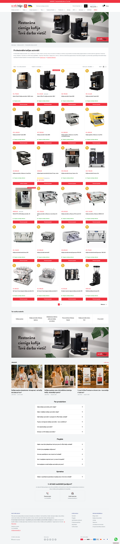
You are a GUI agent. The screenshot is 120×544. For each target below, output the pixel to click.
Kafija (24, 10)
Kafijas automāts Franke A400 (92, 96)
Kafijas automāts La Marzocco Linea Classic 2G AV (47, 214)
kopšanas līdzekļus (51, 57)
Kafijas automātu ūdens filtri (84, 319)
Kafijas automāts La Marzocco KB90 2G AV (95, 213)
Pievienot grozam (23, 104)
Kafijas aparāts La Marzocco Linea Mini (94, 134)
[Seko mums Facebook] (45, 540)
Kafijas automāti (15, 10)
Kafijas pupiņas (19, 319)
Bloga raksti (95, 515)
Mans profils (93, 6)
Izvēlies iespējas (23, 183)
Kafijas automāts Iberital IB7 (43, 252)
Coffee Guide (75, 526)
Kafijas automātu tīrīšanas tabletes (35, 319)
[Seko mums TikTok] (55, 540)
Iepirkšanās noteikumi (77, 520)
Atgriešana (74, 524)
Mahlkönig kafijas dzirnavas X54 (92, 291)
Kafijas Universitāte (97, 518)
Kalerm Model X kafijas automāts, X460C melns (23, 96)
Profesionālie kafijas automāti (31, 45)
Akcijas (68, 10)
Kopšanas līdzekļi (50, 10)
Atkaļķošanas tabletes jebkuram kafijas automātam (52, 319)
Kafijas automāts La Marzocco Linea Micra (22, 173)
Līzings (94, 520)
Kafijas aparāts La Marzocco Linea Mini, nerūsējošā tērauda (69, 135)
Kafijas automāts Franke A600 (19, 134)
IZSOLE (95, 10)
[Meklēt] (86, 6)
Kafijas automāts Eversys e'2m (92, 173)
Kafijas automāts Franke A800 (43, 134)
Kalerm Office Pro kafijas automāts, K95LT (46, 96)
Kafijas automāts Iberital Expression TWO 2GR (96, 252)
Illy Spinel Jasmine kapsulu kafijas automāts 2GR (71, 291)
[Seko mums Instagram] (50, 540)
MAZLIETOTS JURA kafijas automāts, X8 (21, 213)
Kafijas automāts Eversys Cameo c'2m (69, 173)
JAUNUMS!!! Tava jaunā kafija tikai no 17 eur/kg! (60, 1)
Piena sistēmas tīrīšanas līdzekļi (68, 319)
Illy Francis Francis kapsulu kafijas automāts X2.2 (23, 291)
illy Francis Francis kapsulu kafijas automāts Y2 (47, 291)
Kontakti (74, 515)
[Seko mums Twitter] (48, 540)
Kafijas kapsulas (33, 10)
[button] (40, 178)
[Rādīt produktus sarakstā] (105, 66)
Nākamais (103, 304)
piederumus (42, 57)
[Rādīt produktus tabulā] (103, 66)
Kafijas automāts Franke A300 (67, 96)
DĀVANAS (89, 10)
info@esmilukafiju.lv (16, 530)
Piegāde (73, 518)
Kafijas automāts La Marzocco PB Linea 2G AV (71, 213)
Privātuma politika (76, 522)
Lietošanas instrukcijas (98, 524)
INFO (74, 10)
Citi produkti (100, 319)
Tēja (42, 10)
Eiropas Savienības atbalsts (99, 526)
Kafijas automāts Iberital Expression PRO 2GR (71, 252)
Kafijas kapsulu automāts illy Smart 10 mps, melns (47, 173)
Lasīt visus (106, 362)
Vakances (95, 522)
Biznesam (81, 10)
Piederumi (60, 10)
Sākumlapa (13, 45)
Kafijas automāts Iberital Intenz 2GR (20, 252)
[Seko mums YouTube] (53, 540)
